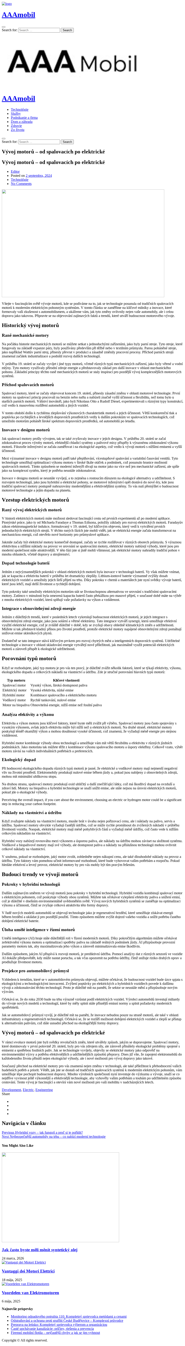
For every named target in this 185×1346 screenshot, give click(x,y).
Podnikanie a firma (24, 118)
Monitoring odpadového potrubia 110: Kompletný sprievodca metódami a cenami (69, 1316)
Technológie (19, 109)
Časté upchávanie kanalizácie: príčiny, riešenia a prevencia (52, 1329)
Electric (28, 1090)
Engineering (44, 1090)
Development (11, 1090)
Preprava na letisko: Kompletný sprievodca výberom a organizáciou (59, 1324)
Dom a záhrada (21, 122)
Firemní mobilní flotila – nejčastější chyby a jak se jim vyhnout (55, 1333)
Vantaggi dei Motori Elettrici (28, 1271)
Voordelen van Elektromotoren (30, 1292)
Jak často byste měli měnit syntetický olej (39, 1249)
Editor (15, 171)
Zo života (17, 130)
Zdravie (16, 126)
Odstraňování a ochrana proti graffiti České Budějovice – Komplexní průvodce (67, 1320)
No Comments (21, 184)
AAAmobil (18, 15)
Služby (16, 113)
